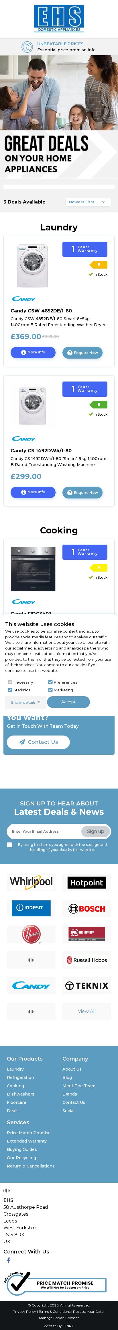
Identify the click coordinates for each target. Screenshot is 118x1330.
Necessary (23, 682)
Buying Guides (22, 1149)
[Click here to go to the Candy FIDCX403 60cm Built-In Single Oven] (33, 568)
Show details (23, 702)
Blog (67, 1077)
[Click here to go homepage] (59, 17)
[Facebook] (8, 1261)
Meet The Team (78, 1085)
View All (87, 1011)
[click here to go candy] (39, 297)
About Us (72, 1069)
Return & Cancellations (31, 1166)
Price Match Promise (29, 1132)
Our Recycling (21, 1157)
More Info (41, 354)
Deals (13, 1110)
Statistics (21, 690)
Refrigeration (20, 1077)
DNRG (69, 1326)
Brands (69, 1094)
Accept (68, 702)
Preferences (65, 682)
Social (68, 1110)
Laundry (15, 1069)
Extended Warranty (27, 1141)
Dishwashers (20, 1094)
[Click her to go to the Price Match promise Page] (55, 1282)
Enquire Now (86, 353)
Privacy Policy (25, 1311)
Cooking (15, 1085)
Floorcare (16, 1102)
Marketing (63, 690)
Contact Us (42, 742)
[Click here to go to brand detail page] (31, 882)
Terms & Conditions (55, 1311)
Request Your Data (88, 1311)
